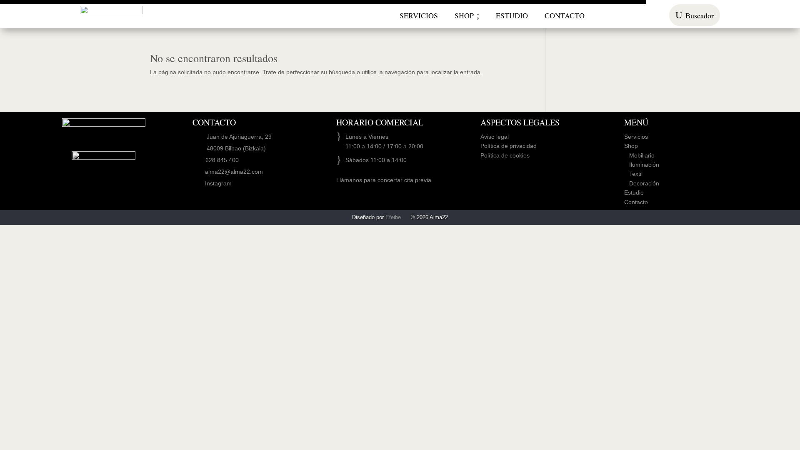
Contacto (636, 202)
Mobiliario (639, 155)
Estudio (634, 192)
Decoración (641, 183)
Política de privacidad (508, 145)
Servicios (636, 136)
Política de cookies (505, 155)
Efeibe (393, 217)
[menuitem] (418, 15)
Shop (631, 145)
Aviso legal (494, 136)
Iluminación (641, 164)
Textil (633, 173)
